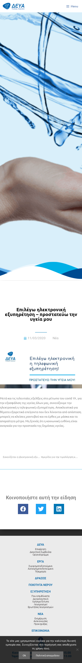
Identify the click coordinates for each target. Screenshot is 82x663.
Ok (24, 655)
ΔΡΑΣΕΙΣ (40, 578)
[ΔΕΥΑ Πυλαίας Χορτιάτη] (13, 6)
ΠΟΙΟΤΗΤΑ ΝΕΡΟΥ (40, 585)
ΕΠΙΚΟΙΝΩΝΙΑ (40, 630)
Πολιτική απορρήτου (47, 655)
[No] (77, 649)
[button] (23, 509)
